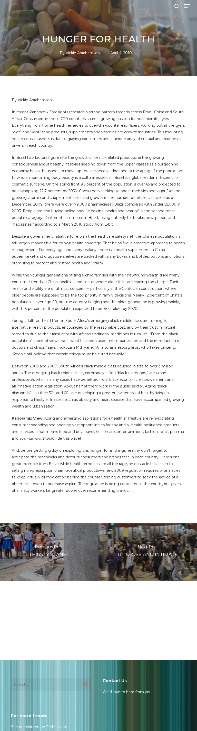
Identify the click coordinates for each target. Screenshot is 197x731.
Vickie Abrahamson (83, 53)
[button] (187, 6)
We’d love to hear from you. (127, 692)
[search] (177, 6)
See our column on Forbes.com (39, 727)
